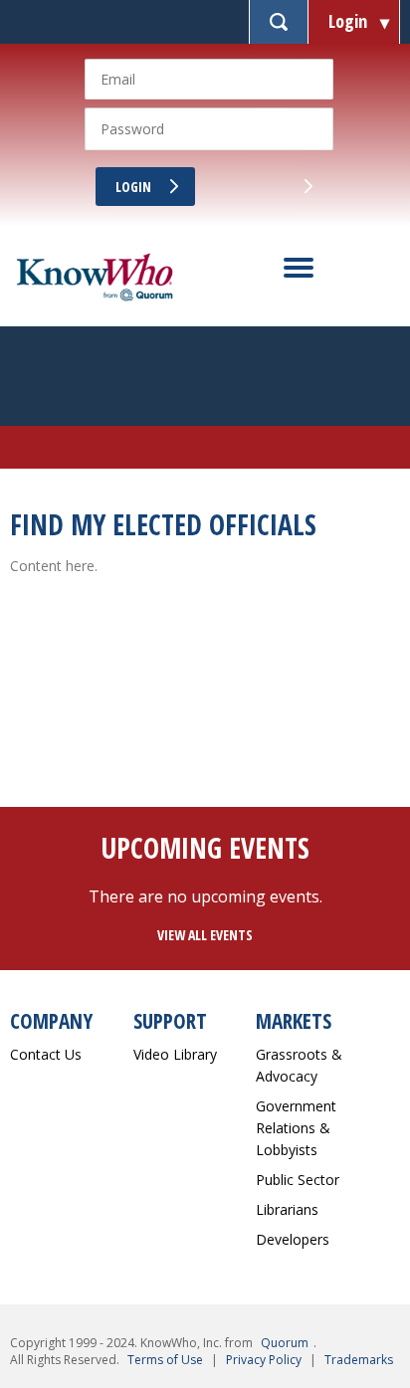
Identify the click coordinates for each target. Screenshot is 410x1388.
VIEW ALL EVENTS (205, 934)
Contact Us (46, 1054)
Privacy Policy (264, 1359)
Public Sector (297, 1179)
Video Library (175, 1054)
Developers (292, 1239)
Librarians (287, 1209)
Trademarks (358, 1359)
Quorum (284, 1342)
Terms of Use (165, 1359)
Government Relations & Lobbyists (296, 1127)
